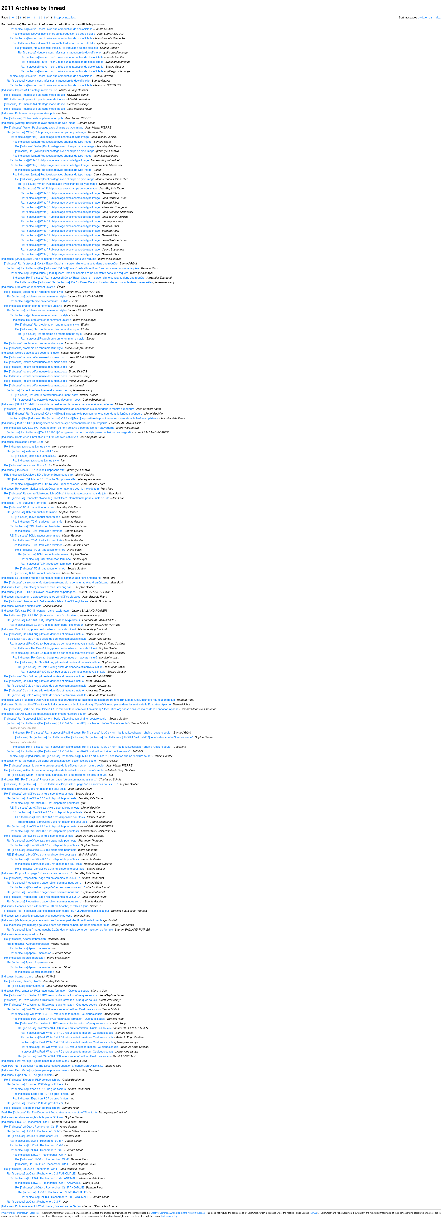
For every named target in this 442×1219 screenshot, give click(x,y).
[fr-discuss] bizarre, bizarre (17, 976)
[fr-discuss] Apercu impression (19, 934)
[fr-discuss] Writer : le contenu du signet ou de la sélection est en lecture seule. (49, 761)
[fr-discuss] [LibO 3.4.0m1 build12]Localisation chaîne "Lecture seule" (43, 714)
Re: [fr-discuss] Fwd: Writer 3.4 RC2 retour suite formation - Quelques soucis (50, 995)
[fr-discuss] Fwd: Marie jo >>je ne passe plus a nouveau (35, 1061)
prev (62, 17)
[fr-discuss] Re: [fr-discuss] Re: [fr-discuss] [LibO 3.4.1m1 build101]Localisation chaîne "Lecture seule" (68, 751)
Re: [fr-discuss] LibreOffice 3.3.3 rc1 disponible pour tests (38, 793)
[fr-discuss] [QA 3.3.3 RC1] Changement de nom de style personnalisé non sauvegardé (54, 423)
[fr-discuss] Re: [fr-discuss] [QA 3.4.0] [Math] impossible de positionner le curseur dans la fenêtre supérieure (69, 409)
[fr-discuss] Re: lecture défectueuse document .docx (38, 390)
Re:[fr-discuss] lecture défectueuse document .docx (35, 376)
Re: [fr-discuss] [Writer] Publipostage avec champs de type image (43, 127)
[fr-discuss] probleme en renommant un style (28, 287)
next (67, 17)
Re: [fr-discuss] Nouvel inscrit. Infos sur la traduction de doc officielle (51, 29)
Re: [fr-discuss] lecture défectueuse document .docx (35, 357)
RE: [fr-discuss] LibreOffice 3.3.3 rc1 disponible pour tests (44, 807)
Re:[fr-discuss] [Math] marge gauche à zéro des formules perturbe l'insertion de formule (56, 925)
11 (33, 17)
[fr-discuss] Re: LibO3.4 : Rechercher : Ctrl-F (42, 1164)
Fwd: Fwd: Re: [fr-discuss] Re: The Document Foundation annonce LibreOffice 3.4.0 (52, 1066)
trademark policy (169, 1216)
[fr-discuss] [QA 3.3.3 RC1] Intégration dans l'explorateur (35, 610)
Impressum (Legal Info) (28, 1212)
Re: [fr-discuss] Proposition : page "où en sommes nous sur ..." (42, 878)
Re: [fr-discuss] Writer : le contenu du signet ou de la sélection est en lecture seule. (54, 765)
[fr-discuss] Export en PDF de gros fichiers (26, 1075)
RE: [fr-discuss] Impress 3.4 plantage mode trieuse (34, 99)
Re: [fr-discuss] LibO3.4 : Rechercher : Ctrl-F (31, 1126)
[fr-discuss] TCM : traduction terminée (23, 503)
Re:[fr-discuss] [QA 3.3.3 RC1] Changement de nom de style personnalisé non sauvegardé (59, 428)
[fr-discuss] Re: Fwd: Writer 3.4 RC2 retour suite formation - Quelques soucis (50, 1000)
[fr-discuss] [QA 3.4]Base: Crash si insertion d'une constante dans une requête (48, 259)
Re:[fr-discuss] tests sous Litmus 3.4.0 (27, 446)
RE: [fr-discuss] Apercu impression (28, 944)
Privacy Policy (8, 1212)
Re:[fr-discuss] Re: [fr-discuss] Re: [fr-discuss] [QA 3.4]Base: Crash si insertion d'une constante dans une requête (83, 282)
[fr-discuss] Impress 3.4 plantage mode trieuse (29, 90)
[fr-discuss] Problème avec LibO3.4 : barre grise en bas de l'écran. (41, 1206)
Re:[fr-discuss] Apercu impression (24, 958)
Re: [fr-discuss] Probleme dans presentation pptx (33, 118)
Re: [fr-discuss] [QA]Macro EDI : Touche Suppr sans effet (44, 484)
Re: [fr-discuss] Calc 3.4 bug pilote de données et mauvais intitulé (44, 634)
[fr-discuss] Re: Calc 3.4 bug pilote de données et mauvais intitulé (47, 639)
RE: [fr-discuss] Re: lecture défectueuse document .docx (44, 395)
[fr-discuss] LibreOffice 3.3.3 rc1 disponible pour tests (33, 789)
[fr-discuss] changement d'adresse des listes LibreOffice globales (40, 596)
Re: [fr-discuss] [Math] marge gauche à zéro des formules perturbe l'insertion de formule (60, 929)
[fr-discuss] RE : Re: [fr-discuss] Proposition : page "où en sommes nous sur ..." (49, 779)
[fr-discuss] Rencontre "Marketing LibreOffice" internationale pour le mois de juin (50, 488)
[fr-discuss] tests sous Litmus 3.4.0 (22, 442)
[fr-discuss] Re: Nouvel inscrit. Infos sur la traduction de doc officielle (51, 76)
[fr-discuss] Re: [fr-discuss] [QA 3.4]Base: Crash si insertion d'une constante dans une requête (61, 263)
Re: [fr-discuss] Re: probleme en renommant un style (47, 324)
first (56, 17)
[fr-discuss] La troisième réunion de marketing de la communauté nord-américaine (51, 578)
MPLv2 (313, 1212)
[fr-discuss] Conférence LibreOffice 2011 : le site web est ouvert (39, 437)
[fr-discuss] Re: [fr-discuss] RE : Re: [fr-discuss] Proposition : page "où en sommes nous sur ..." (61, 784)
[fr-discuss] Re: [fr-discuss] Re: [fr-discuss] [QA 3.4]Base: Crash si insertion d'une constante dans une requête (73, 268)
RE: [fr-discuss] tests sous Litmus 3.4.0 (33, 456)
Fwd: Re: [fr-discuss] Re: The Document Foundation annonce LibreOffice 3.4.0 (49, 1112)
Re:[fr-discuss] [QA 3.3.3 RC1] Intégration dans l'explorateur (40, 615)
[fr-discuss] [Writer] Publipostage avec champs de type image (38, 123)
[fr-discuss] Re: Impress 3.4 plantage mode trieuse (34, 104)
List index (435, 17)
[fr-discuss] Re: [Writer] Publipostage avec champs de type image (54, 151)
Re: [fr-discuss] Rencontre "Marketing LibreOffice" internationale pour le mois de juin (55, 493)
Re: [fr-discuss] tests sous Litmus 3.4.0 (30, 451)
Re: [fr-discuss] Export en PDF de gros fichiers (32, 1080)
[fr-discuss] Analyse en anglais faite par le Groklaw (32, 1117)
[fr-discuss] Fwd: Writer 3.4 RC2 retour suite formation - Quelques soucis (45, 990)
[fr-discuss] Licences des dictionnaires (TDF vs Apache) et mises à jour (44, 906)
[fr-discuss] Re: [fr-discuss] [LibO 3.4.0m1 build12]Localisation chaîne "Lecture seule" (55, 718)
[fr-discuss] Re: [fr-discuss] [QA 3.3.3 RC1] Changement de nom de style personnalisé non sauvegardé (69, 432)
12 (38, 17)
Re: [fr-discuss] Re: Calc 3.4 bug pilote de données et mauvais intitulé (52, 643)
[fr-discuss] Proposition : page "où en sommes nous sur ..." (36, 873)
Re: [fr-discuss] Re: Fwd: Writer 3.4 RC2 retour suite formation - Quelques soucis (69, 1047)
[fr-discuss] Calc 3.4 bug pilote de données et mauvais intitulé (38, 629)
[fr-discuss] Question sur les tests (21, 606)
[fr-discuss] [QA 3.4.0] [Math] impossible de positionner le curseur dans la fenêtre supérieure (57, 404)
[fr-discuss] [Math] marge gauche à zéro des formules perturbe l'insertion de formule (51, 920)
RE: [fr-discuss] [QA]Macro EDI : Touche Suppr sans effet (38, 474)
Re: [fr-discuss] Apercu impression (25, 939)
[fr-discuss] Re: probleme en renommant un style (41, 320)
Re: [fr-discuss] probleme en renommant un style (33, 292)
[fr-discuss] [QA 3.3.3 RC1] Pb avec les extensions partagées (38, 592)
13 (43, 17)
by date (422, 17)
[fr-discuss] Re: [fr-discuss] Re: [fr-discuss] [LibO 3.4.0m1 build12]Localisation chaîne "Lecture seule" (68, 723)
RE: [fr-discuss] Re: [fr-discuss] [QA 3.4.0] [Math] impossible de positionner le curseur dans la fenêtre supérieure (74, 413)
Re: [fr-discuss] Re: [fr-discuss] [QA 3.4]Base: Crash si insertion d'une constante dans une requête (69, 273)
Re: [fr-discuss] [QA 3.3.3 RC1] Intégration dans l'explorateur (43, 620)
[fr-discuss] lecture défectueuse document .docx (30, 353)
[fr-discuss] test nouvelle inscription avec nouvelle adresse (36, 915)
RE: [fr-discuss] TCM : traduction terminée (35, 517)
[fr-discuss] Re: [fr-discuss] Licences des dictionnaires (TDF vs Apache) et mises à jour (56, 911)
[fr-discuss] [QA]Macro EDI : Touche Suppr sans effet (33, 470)
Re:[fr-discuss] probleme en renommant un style (33, 306)
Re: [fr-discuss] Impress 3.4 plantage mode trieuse (34, 95)
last (73, 17)
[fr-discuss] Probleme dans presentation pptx (28, 113)
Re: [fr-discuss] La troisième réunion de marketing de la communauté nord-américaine (56, 582)
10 (28, 17)
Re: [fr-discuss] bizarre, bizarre (22, 981)
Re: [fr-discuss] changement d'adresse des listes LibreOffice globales (46, 601)
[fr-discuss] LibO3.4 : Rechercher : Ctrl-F (25, 1122)
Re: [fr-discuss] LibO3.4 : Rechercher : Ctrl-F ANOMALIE (41, 1173)
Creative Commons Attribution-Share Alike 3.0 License (178, 1212)
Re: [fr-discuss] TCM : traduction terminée (29, 507)
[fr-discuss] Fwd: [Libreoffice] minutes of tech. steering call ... (37, 587)
